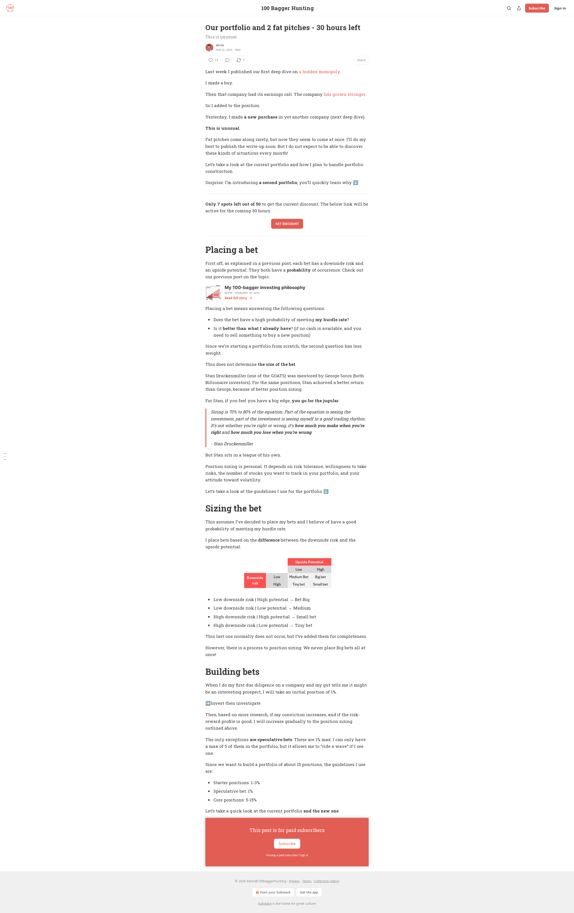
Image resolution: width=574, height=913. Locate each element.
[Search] (508, 8)
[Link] (199, 249)
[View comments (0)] (227, 60)
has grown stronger (344, 94)
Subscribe (537, 8)
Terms (306, 881)
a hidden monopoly (319, 71)
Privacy (294, 881)
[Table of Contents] (5, 456)
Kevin (220, 45)
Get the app (309, 892)
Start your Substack (275, 892)
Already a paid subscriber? (287, 855)
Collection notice (326, 881)
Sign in (560, 8)
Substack (265, 903)
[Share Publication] (518, 8)
